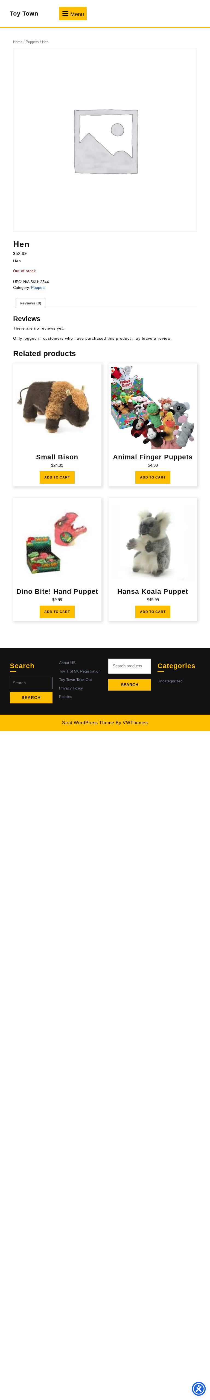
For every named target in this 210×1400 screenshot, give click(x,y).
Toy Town (24, 13)
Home (17, 42)
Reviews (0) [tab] (30, 303)
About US (67, 663)
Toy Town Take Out (75, 679)
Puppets (32, 42)
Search (129, 684)
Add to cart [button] (57, 477)
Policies (65, 696)
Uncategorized (170, 681)
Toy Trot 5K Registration (80, 671)
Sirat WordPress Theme (88, 722)
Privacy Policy (71, 688)
